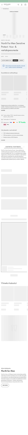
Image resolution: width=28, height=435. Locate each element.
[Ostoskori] (25, 4)
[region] (14, 25)
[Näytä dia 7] (23, 36)
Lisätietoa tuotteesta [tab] (13, 147)
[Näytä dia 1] (4, 36)
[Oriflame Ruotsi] (7, 4)
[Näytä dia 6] (20, 36)
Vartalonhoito (6, 8)
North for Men (5, 40)
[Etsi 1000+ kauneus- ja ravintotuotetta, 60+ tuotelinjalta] (18, 5)
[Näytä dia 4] (14, 36)
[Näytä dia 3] (10, 36)
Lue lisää (3, 110)
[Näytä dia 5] (17, 36)
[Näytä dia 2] (7, 36)
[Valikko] (2, 5)
